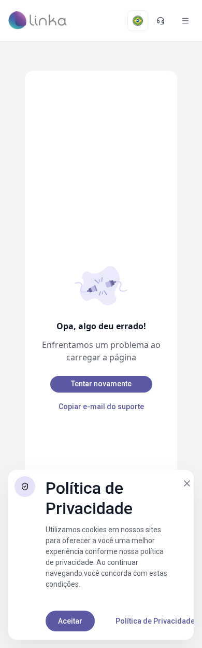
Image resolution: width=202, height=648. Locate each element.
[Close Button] (187, 483)
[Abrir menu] (185, 20)
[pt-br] (137, 20)
